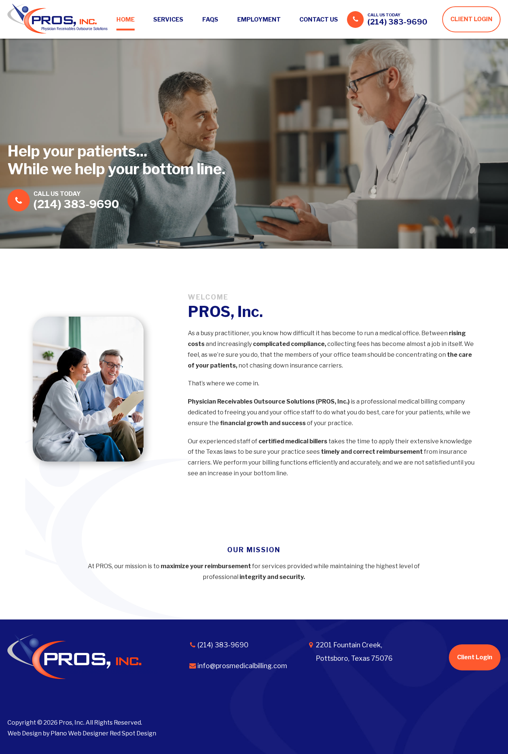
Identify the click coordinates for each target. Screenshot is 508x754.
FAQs (210, 19)
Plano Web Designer (80, 733)
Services (168, 19)
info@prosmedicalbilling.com (242, 666)
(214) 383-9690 (397, 21)
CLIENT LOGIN (471, 19)
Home (125, 19)
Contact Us (318, 19)
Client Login (474, 657)
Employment (259, 19)
